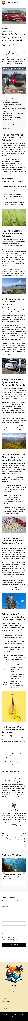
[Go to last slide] (4, 872)
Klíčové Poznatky (7, 128)
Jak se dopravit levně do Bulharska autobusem (14, 108)
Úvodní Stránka (6, 1001)
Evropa (10, 31)
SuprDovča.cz (9, 44)
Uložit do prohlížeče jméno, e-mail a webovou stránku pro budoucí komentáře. (12, 938)
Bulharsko (4, 31)
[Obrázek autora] (2, 44)
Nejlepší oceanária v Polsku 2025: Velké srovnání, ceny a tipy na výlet (13, 877)
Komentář (5, 906)
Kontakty (4, 1008)
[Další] (24, 872)
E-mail (4, 934)
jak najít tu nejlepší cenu (12, 153)
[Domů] (2, 27)
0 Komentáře (7, 46)
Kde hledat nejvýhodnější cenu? (10, 102)
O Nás (3, 1006)
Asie (14, 991)
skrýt (16, 96)
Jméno (4, 927)
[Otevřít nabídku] (25, 2)
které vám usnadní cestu (16, 479)
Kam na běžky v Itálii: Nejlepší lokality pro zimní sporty (6, 837)
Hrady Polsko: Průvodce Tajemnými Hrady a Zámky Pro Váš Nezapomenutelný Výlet (20, 839)
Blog (3, 1003)
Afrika (14, 989)
